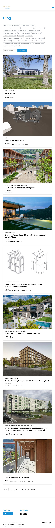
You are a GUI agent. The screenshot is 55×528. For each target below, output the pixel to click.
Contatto (18, 526)
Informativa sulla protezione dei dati (11, 523)
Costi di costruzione (28, 28)
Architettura (24, 25)
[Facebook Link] (21, 513)
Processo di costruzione (20, 40)
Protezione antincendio (35, 40)
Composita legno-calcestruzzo (12, 28)
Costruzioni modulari (24, 33)
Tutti (5, 25)
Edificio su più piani (9, 35)
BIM (32, 25)
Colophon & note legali (8, 526)
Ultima (33, 489)
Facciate (20, 35)
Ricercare (22, 50)
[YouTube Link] (26, 513)
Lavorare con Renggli (30, 38)
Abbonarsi (7, 513)
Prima (5, 489)
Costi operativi (40, 28)
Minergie (40, 38)
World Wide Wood (38, 43)
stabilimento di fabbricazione (12, 45)
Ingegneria (28, 35)
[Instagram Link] (24, 513)
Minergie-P (7, 40)
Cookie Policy (20, 524)
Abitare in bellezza (13, 25)
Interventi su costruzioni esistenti (13, 38)
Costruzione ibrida (33, 30)
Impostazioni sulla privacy (9, 524)
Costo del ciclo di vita (10, 30)
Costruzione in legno (10, 33)
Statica (16, 43)
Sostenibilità (7, 43)
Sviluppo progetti (26, 43)
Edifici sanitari (36, 33)
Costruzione (22, 30)
